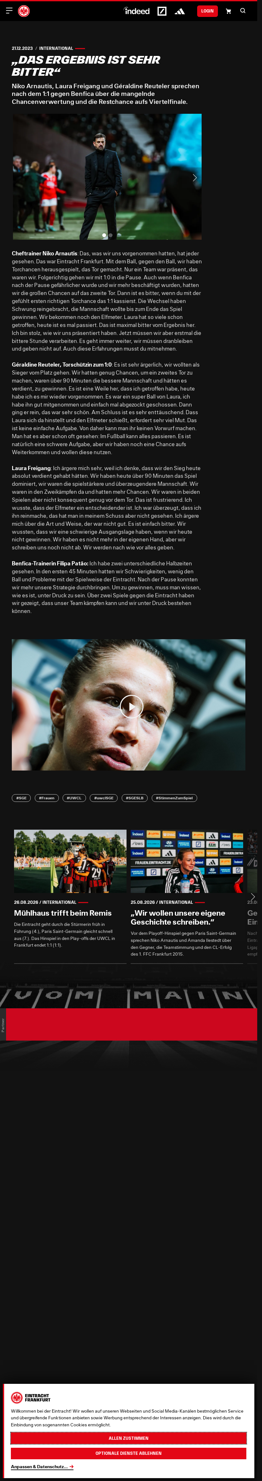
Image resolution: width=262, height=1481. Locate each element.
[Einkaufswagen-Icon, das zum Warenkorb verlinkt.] (228, 11)
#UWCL (74, 798)
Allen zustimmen (129, 1438)
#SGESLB (134, 798)
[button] (242, 10)
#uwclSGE (103, 798)
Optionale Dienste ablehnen (129, 1453)
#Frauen (46, 798)
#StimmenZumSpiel (174, 798)
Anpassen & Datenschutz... (39, 1466)
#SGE (21, 798)
